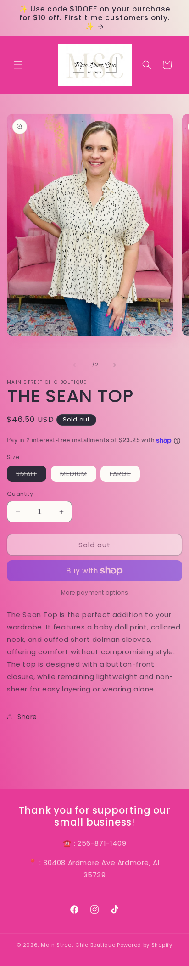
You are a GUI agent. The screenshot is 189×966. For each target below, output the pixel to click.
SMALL (31, 475)
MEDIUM (78, 475)
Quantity (20, 493)
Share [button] (27, 716)
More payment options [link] (94, 592)
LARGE (125, 475)
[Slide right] (115, 365)
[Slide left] (74, 365)
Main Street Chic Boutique (78, 945)
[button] (18, 65)
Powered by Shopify (144, 945)
